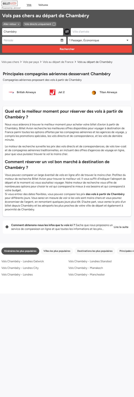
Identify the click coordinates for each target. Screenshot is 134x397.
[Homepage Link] (10, 3)
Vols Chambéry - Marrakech (85, 268)
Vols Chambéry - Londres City (20, 268)
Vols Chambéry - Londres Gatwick (22, 261)
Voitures (43, 4)
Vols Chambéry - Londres (17, 274)
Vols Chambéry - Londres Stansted (89, 261)
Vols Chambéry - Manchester (86, 274)
